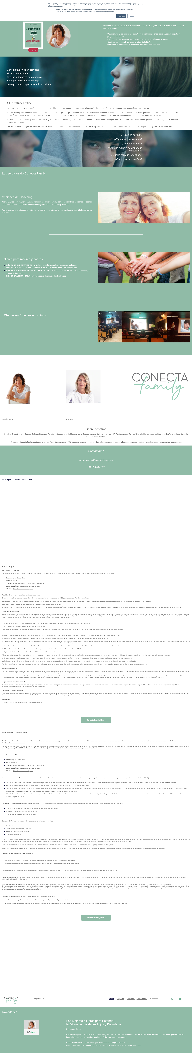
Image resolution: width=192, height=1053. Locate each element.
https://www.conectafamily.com (23, 589)
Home (111, 999)
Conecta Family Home (96, 720)
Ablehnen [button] (131, 16)
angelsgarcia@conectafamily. (29, 586)
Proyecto (120, 999)
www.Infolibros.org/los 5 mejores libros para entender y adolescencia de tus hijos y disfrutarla (103, 1045)
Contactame (142, 999)
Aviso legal (6, 480)
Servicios (131, 999)
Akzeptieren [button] (121, 16)
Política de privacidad (24, 480)
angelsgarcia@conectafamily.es (96, 460)
